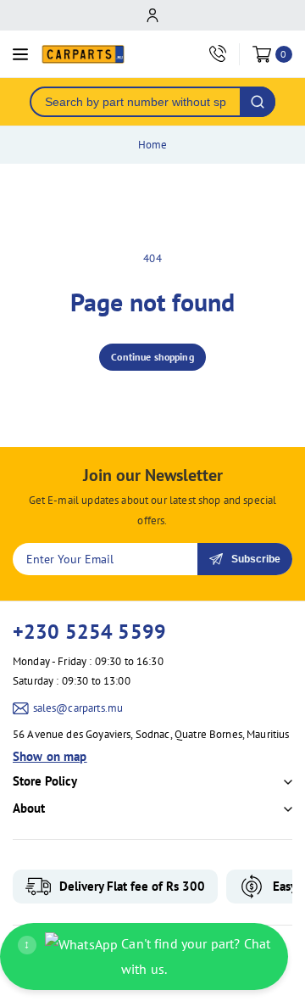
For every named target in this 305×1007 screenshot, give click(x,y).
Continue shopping (152, 356)
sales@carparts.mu (78, 708)
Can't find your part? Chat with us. (147, 956)
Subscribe (255, 559)
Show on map (50, 756)
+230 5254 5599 (89, 631)
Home (153, 144)
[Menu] (20, 54)
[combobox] (135, 102)
